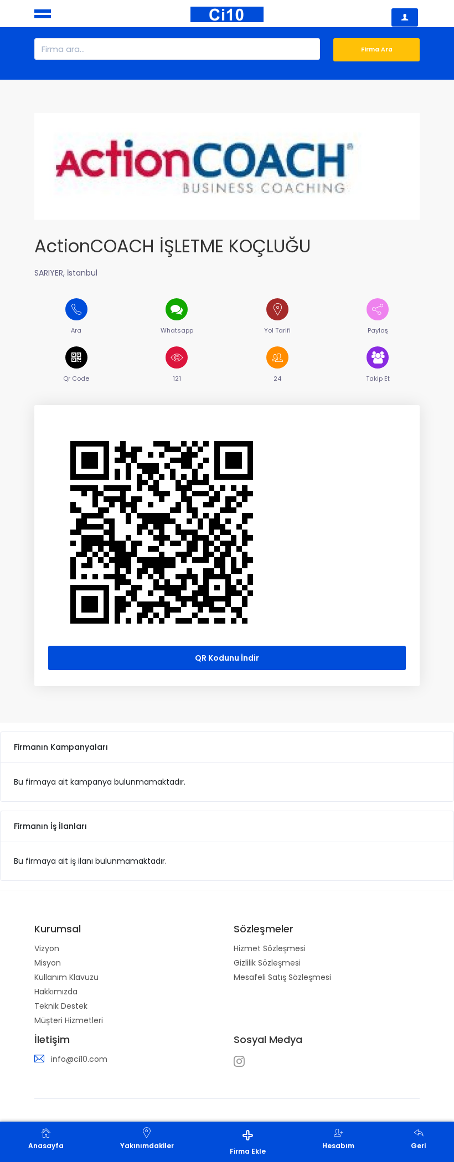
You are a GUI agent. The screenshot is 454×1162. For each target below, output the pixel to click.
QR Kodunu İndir (227, 657)
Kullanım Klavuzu (66, 977)
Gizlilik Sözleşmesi (267, 962)
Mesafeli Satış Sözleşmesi (282, 977)
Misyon (47, 962)
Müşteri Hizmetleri (68, 1020)
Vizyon (46, 948)
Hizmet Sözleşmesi (270, 948)
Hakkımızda (56, 991)
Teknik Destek (60, 1005)
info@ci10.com (79, 1059)
